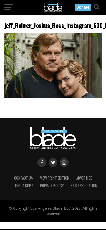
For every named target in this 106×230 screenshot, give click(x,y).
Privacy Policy (52, 185)
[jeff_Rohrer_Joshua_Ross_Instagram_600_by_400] (53, 96)
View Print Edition (54, 178)
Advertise (84, 178)
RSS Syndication (84, 185)
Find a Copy (24, 185)
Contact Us (23, 178)
